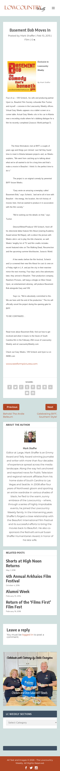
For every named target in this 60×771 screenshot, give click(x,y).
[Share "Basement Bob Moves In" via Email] (27, 393)
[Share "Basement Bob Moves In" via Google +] (21, 387)
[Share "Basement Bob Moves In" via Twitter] (15, 387)
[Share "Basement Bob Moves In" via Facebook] (10, 387)
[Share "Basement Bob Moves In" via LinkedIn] (39, 387)
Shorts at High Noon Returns (24, 563)
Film (27, 39)
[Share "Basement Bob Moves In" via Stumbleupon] (50, 387)
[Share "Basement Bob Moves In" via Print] (33, 393)
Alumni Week (18, 591)
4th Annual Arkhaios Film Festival (28, 578)
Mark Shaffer (27, 35)
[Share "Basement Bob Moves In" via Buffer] (44, 387)
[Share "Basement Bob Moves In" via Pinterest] (33, 387)
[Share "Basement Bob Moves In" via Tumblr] (27, 387)
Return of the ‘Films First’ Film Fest (28, 604)
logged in (27, 634)
